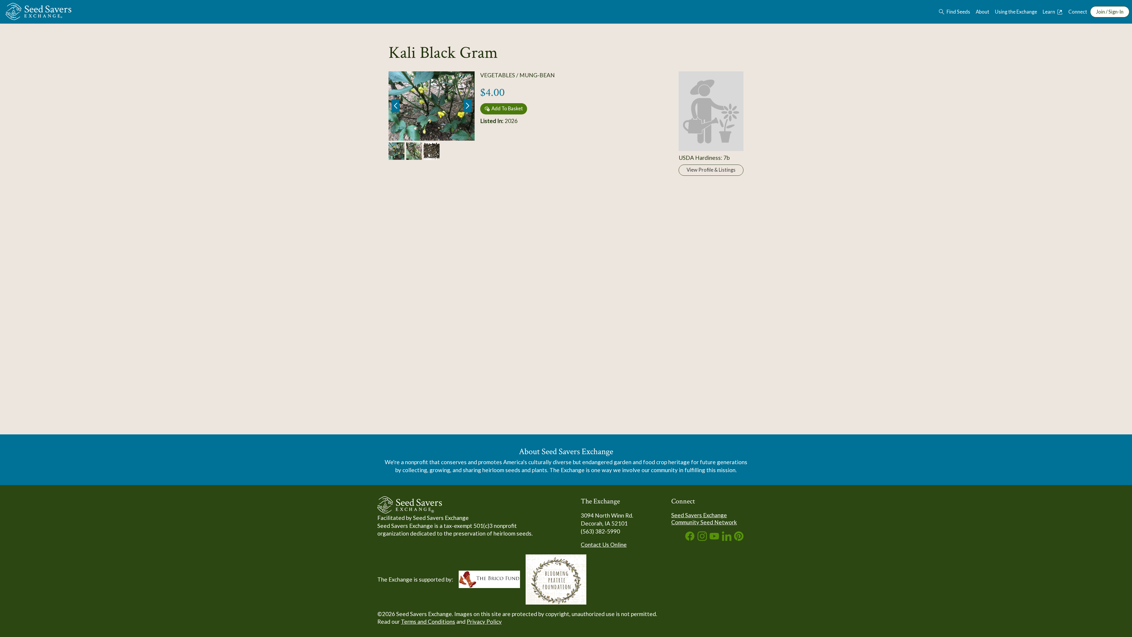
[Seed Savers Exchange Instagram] (702, 538)
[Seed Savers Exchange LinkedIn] (726, 538)
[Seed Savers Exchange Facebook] (690, 538)
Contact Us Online (604, 544)
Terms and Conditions (428, 621)
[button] (468, 105)
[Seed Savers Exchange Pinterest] (738, 538)
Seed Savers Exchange (699, 515)
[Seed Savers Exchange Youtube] (714, 538)
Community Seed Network (704, 522)
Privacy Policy (484, 621)
